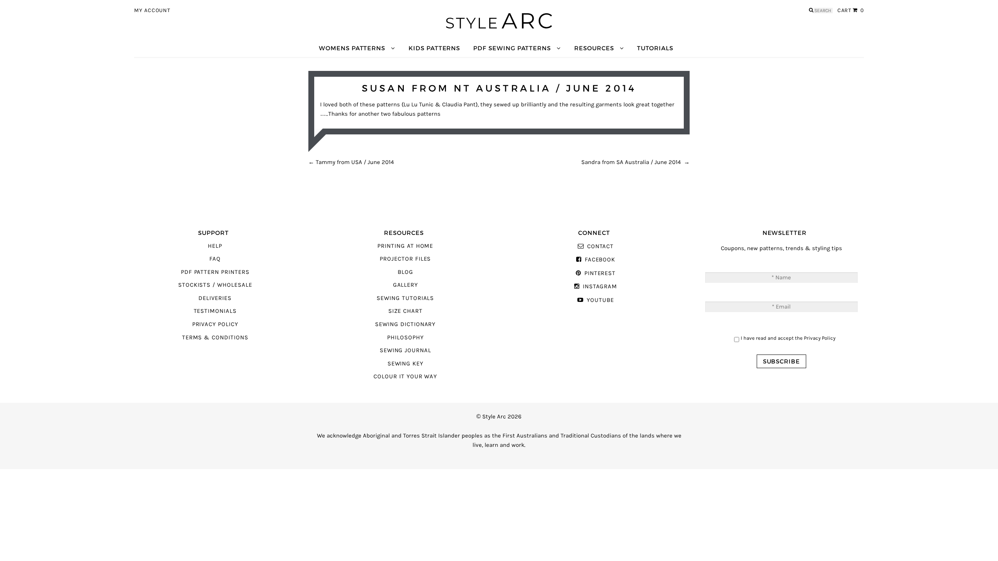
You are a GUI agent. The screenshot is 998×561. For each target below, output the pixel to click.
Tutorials (655, 48)
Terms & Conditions (215, 337)
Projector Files (405, 259)
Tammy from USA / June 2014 (351, 162)
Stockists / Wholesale (215, 285)
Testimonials (215, 311)
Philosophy (405, 337)
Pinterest (600, 273)
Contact (600, 246)
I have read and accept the (788, 338)
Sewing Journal (405, 350)
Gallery (405, 285)
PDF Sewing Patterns (512, 48)
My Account (152, 10)
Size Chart (405, 311)
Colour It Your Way (405, 376)
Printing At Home (405, 246)
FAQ (215, 259)
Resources (594, 48)
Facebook (600, 259)
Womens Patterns (352, 48)
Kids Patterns (434, 48)
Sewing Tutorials (405, 298)
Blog (405, 272)
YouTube (600, 300)
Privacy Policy (215, 324)
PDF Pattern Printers (215, 272)
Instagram (600, 286)
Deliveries (214, 298)
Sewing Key (405, 363)
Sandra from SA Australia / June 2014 (635, 162)
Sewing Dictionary (405, 324)
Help (215, 246)
